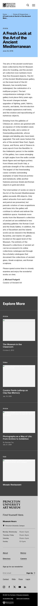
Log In (28, 579)
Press (21, 579)
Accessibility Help (8, 598)
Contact (6, 579)
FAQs (14, 579)
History (23, 553)
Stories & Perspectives (20, 14)
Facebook (9, 587)
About (5, 553)
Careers (23, 558)
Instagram (4, 587)
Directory (6, 558)
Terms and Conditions (22, 598)
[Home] (9, 5)
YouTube (20, 587)
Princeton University (23, 595)
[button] (11, 505)
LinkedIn (25, 587)
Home (5, 14)
